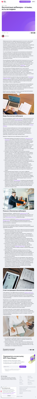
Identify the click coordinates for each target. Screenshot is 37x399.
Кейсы (29, 379)
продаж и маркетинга (28, 292)
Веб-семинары (17, 180)
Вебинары (23, 65)
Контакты (20, 379)
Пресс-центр (21, 380)
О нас (20, 376)
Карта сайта (21, 392)
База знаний (29, 376)
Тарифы (20, 377)
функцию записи (6, 220)
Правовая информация (22, 389)
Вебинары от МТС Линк (20, 246)
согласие (8, 369)
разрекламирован (18, 119)
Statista (8, 78)
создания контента (24, 213)
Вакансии (20, 382)
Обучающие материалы (31, 380)
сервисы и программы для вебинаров (23, 219)
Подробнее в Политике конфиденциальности (8, 393)
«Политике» (7, 370)
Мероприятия (30, 382)
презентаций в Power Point (11, 217)
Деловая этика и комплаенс (23, 388)
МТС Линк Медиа (30, 377)
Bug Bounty (21, 393)
